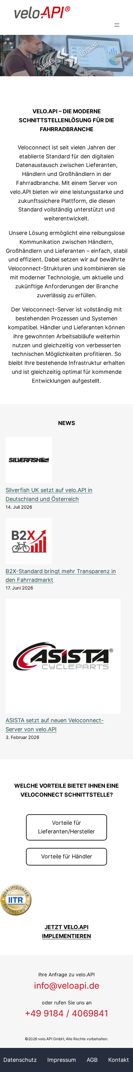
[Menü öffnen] (117, 25)
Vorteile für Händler (66, 856)
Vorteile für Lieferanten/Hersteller (66, 827)
